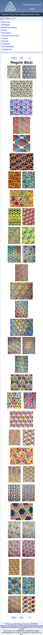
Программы (6, 33)
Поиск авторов (7, 47)
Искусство (13, 14)
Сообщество (6, 49)
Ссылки (4, 38)
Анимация (5, 25)
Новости (4, 41)
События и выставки (10, 36)
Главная (4, 14)
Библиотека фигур (9, 27)
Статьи (4, 30)
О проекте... (6, 44)
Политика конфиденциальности (32, 625)
